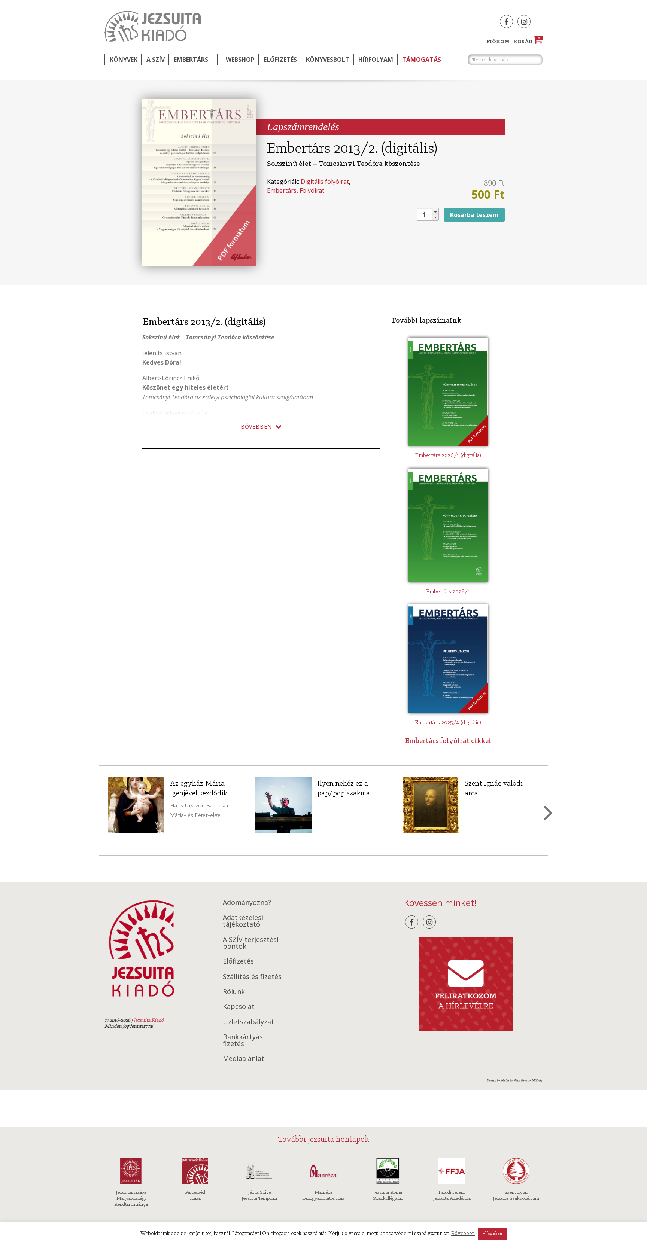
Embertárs (191, 59)
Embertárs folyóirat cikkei (448, 741)
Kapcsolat (239, 1006)
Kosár (526, 42)
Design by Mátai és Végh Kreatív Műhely (515, 1080)
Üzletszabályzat (248, 1021)
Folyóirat (312, 190)
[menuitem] (122, 59)
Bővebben (463, 1234)
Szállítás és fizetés (252, 976)
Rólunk (234, 991)
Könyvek (123, 59)
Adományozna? (247, 902)
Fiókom (498, 42)
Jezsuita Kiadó (152, 26)
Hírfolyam (375, 59)
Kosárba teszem (474, 215)
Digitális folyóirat (325, 181)
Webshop (240, 59)
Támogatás (421, 59)
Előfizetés (280, 59)
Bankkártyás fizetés (243, 1040)
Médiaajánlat (243, 1058)
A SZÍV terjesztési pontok (251, 943)
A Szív (155, 59)
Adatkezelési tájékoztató (243, 921)
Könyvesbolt (327, 59)
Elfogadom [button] (492, 1233)
